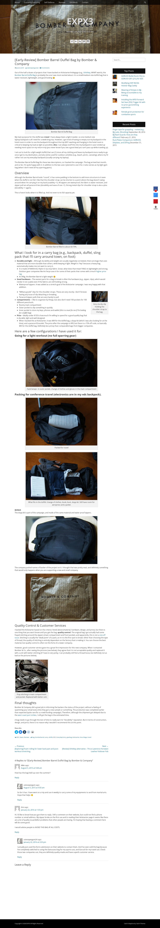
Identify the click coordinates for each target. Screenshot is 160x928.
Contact (85, 2)
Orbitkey (86, 72)
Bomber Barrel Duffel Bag (25, 75)
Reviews (62, 2)
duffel (51, 737)
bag (33, 737)
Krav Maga (83, 737)
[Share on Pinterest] (155, 203)
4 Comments (45, 68)
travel (89, 737)
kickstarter (75, 737)
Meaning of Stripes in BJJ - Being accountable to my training (131, 92)
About (17, 2)
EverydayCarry (61, 737)
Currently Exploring (32, 2)
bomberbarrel (39, 737)
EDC (17, 737)
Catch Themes (140, 924)
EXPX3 (80, 21)
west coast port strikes (27, 715)
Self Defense (49, 2)
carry (46, 737)
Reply (17, 777)
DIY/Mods (74, 2)
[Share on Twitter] (155, 196)
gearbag (69, 737)
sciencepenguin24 (32, 68)
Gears (21, 737)
